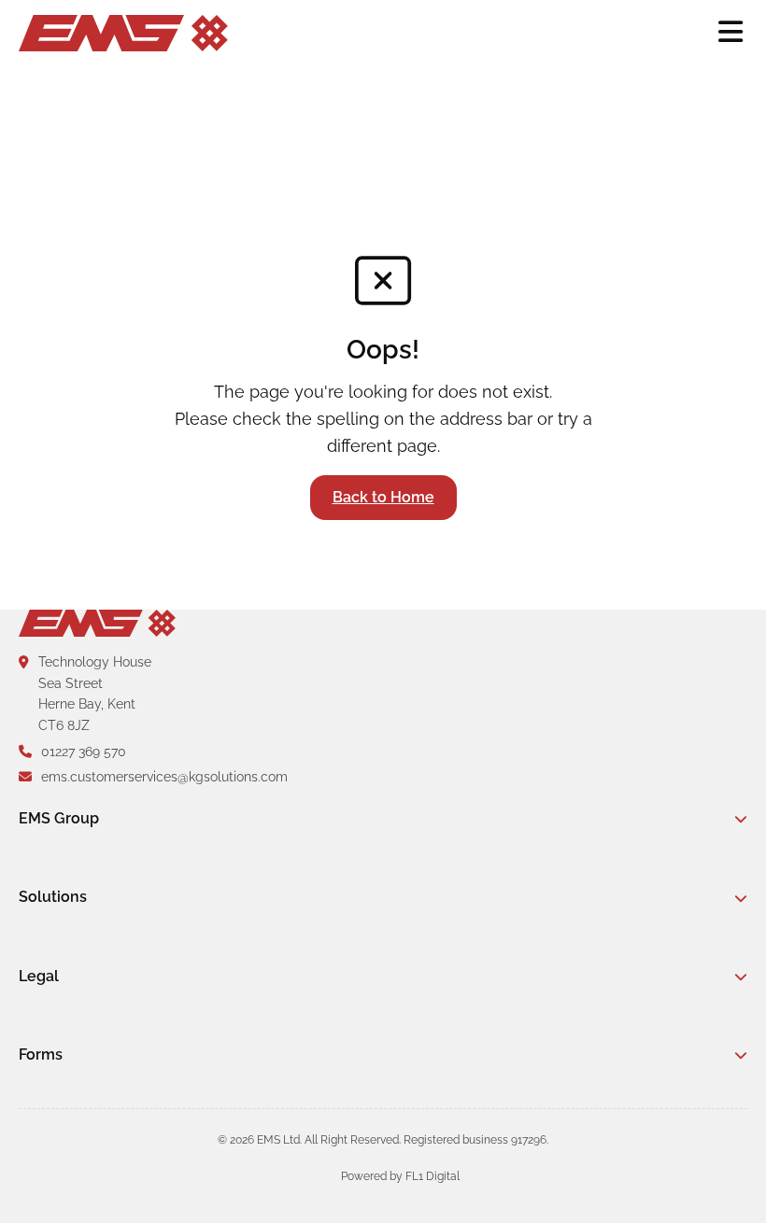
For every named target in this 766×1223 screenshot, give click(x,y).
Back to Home (383, 497)
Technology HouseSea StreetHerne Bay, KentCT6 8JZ (94, 693)
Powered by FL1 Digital (400, 1176)
